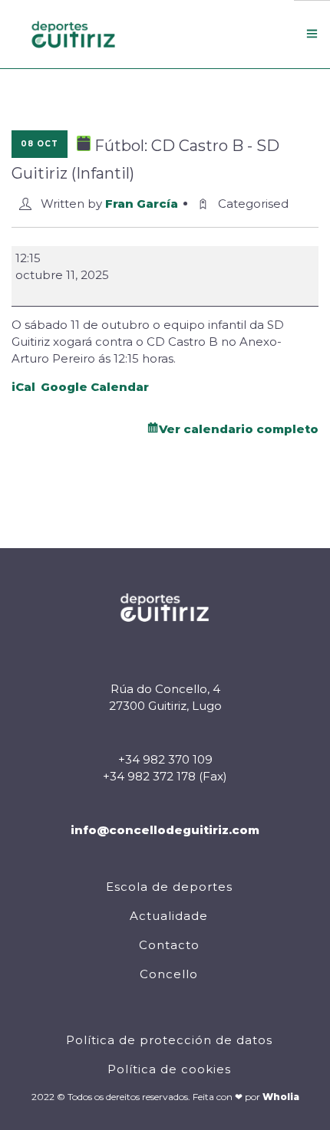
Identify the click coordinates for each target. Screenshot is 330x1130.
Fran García (141, 203)
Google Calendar (95, 386)
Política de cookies (169, 1069)
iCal (23, 386)
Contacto (169, 945)
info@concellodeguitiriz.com (165, 830)
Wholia (280, 1096)
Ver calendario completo (238, 429)
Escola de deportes (169, 886)
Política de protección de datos (169, 1040)
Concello (169, 974)
